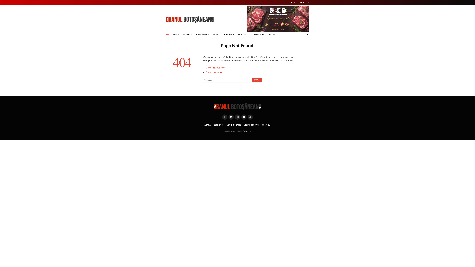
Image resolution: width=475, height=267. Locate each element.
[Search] (308, 34)
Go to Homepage (214, 72)
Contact (272, 34)
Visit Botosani (251, 125)
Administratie (202, 34)
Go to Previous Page (215, 68)
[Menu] (167, 34)
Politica (216, 34)
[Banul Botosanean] (190, 19)
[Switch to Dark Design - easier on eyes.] (308, 2)
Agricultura (243, 34)
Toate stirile (258, 34)
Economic (187, 34)
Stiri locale (229, 34)
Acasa (176, 34)
